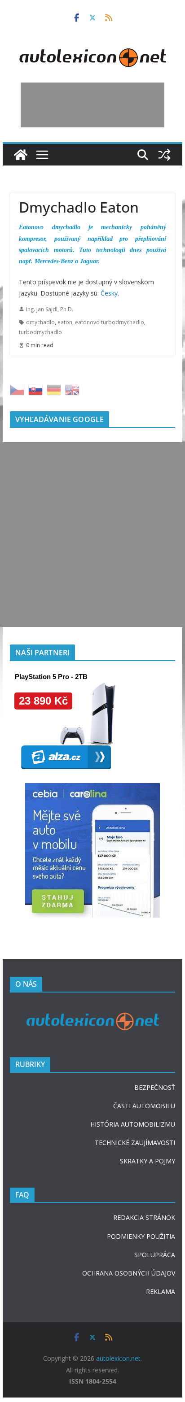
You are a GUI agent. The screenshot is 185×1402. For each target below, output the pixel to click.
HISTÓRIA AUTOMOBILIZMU (132, 1124)
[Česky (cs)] (17, 389)
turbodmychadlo (40, 332)
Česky (109, 293)
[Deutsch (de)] (54, 389)
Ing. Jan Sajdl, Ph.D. (49, 309)
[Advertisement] (92, 105)
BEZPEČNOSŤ (154, 1087)
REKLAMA (160, 1291)
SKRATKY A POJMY (147, 1161)
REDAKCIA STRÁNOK (144, 1217)
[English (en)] (72, 389)
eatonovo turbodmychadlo (109, 322)
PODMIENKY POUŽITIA (141, 1236)
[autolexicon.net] (20, 154)
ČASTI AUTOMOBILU (144, 1106)
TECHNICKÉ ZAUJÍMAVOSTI (135, 1142)
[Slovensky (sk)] (35, 389)
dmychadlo (40, 322)
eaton (64, 322)
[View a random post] (164, 154)
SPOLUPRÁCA (154, 1254)
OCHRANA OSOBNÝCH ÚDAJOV (128, 1273)
